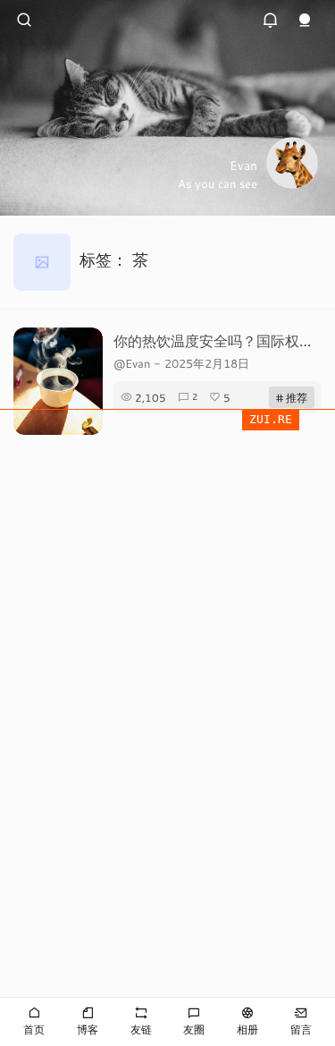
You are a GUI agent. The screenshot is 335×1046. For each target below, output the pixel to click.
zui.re (270, 419)
